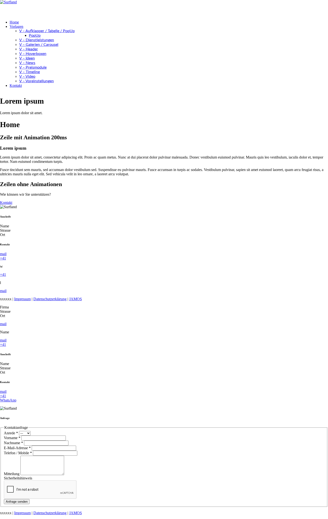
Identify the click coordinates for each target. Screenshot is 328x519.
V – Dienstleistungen (36, 40)
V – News (27, 63)
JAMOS (75, 299)
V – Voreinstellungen (36, 81)
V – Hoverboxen (32, 54)
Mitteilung (12, 474)
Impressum (22, 299)
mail (3, 254)
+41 (3, 258)
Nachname (13, 443)
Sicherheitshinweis (18, 478)
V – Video (27, 76)
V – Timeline (29, 72)
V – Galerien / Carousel (38, 45)
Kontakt (16, 85)
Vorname (12, 438)
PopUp (35, 35)
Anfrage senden (17, 501)
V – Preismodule (33, 67)
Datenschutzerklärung (50, 299)
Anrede (11, 433)
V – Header (28, 49)
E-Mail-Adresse (17, 448)
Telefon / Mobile (18, 453)
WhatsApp (8, 400)
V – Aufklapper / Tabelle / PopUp (47, 31)
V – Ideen (27, 58)
